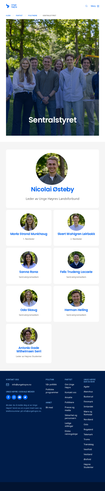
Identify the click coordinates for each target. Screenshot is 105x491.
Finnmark (88, 401)
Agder (87, 386)
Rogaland (88, 429)
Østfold (87, 459)
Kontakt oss (70, 392)
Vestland (88, 454)
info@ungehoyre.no (21, 384)
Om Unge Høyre (69, 386)
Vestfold (88, 449)
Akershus (88, 391)
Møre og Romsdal (88, 413)
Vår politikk (51, 384)
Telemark (88, 434)
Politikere (32, 15)
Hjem (8, 15)
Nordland (88, 419)
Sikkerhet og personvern (71, 417)
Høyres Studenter (88, 466)
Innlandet (88, 406)
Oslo (86, 424)
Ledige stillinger (69, 425)
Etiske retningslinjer (71, 432)
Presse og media (69, 409)
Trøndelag (89, 444)
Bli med (49, 407)
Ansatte (68, 397)
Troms (87, 439)
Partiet (19, 15)
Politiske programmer (52, 391)
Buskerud (88, 396)
